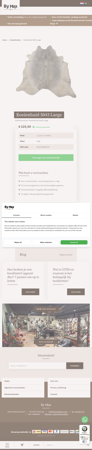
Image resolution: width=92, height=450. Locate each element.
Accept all (74, 242)
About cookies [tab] (46, 215)
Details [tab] (75, 215)
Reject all (18, 242)
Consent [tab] (16, 215)
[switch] (84, 441)
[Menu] (88, 426)
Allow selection (46, 242)
